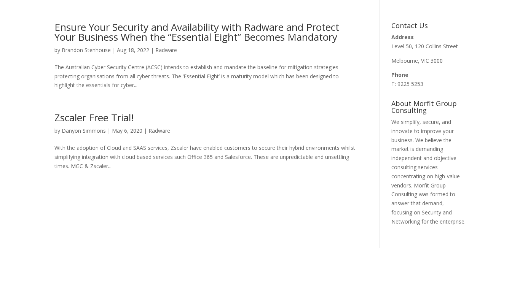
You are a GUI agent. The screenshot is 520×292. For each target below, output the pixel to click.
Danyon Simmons (84, 130)
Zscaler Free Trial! (94, 117)
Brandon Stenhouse (86, 50)
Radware (166, 50)
